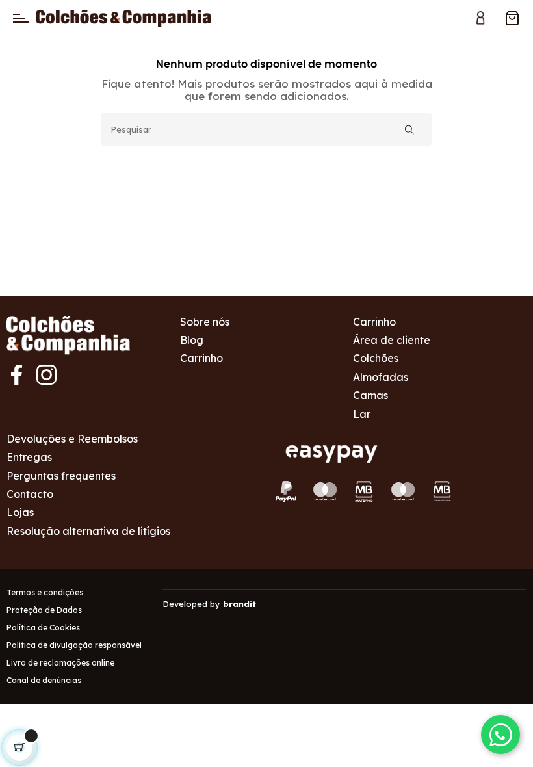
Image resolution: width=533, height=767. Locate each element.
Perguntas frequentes (61, 475)
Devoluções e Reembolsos (72, 438)
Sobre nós (204, 321)
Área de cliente (391, 339)
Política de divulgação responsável (74, 645)
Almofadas (380, 377)
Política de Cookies (43, 627)
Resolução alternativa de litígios (88, 531)
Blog (191, 339)
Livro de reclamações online (60, 663)
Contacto (29, 494)
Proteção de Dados (44, 610)
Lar (361, 414)
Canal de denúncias (43, 680)
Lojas (20, 512)
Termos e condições (44, 592)
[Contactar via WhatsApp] (500, 734)
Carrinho (201, 358)
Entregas (29, 456)
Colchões (375, 358)
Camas (370, 395)
